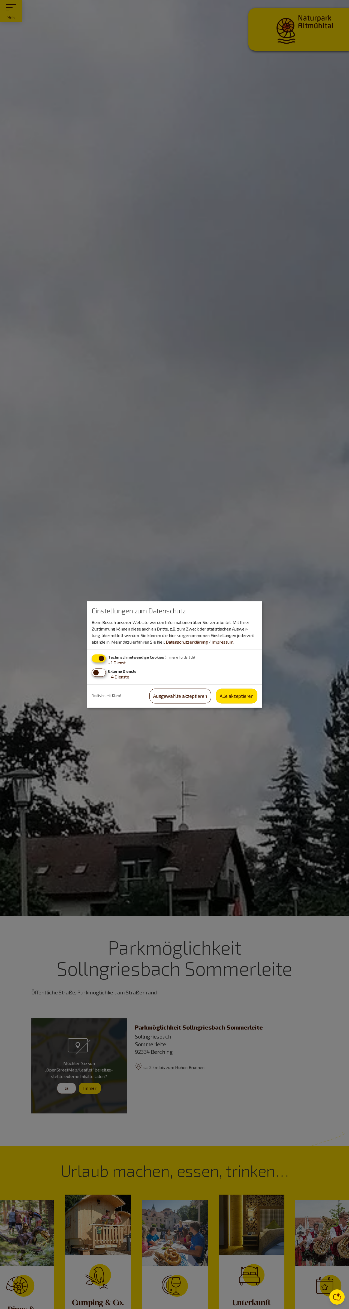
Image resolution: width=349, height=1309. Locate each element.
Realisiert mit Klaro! (106, 696)
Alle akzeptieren (237, 696)
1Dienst (117, 662)
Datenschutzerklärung (186, 641)
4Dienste (118, 676)
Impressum (222, 641)
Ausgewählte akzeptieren (180, 696)
